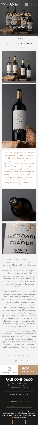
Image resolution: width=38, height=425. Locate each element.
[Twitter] (16, 360)
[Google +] (22, 360)
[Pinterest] (28, 360)
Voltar (20, 39)
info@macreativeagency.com (19, 385)
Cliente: (19, 43)
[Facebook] (9, 360)
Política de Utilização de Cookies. (24, 416)
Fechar (19, 422)
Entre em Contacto (19, 394)
